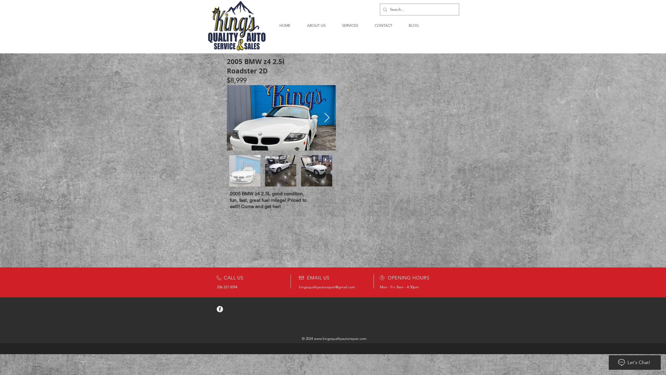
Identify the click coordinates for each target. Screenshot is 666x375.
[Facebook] (220, 309)
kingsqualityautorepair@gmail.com (327, 287)
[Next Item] (327, 118)
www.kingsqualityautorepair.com (340, 338)
